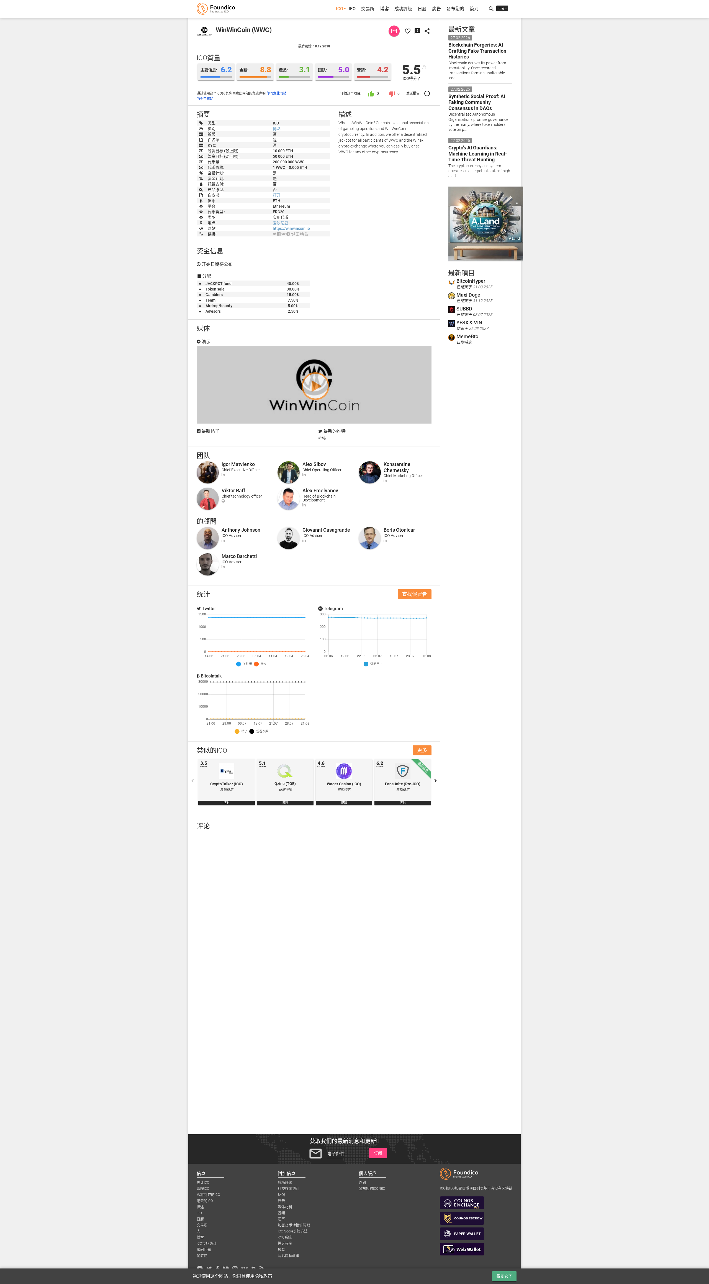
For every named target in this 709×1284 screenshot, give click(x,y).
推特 (322, 438)
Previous (192, 781)
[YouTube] (306, 234)
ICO (339, 8)
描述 (200, 1207)
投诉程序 (285, 1243)
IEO (352, 8)
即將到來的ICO (208, 1195)
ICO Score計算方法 (293, 1231)
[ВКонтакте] (283, 234)
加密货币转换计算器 (294, 1225)
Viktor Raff (233, 490)
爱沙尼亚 (280, 223)
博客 (384, 8)
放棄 (281, 1249)
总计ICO (203, 1182)
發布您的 (455, 8)
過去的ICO (205, 1201)
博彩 (277, 128)
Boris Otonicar (399, 530)
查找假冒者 (414, 594)
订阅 (378, 1153)
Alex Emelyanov (320, 490)
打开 (277, 195)
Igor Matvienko (238, 464)
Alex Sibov (314, 464)
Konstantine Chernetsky (397, 467)
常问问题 (204, 1249)
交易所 (367, 8)
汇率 (281, 1219)
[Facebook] (279, 234)
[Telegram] (288, 234)
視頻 (281, 1213)
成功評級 (403, 8)
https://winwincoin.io (291, 228)
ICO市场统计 (207, 1243)
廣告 (436, 8)
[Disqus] (314, 906)
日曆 (422, 8)
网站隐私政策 (288, 1256)
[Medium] (302, 234)
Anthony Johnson (241, 530)
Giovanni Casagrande (326, 530)
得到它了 (504, 1276)
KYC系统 (285, 1237)
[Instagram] (297, 234)
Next (435, 781)
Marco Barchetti (239, 556)
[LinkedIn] (223, 474)
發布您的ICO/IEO (372, 1188)
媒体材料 (285, 1207)
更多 (422, 750)
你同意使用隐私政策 (252, 1276)
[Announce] (293, 234)
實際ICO (203, 1188)
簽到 (474, 8)
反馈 (281, 1195)
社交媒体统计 (288, 1188)
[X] (274, 234)
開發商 (202, 1256)
